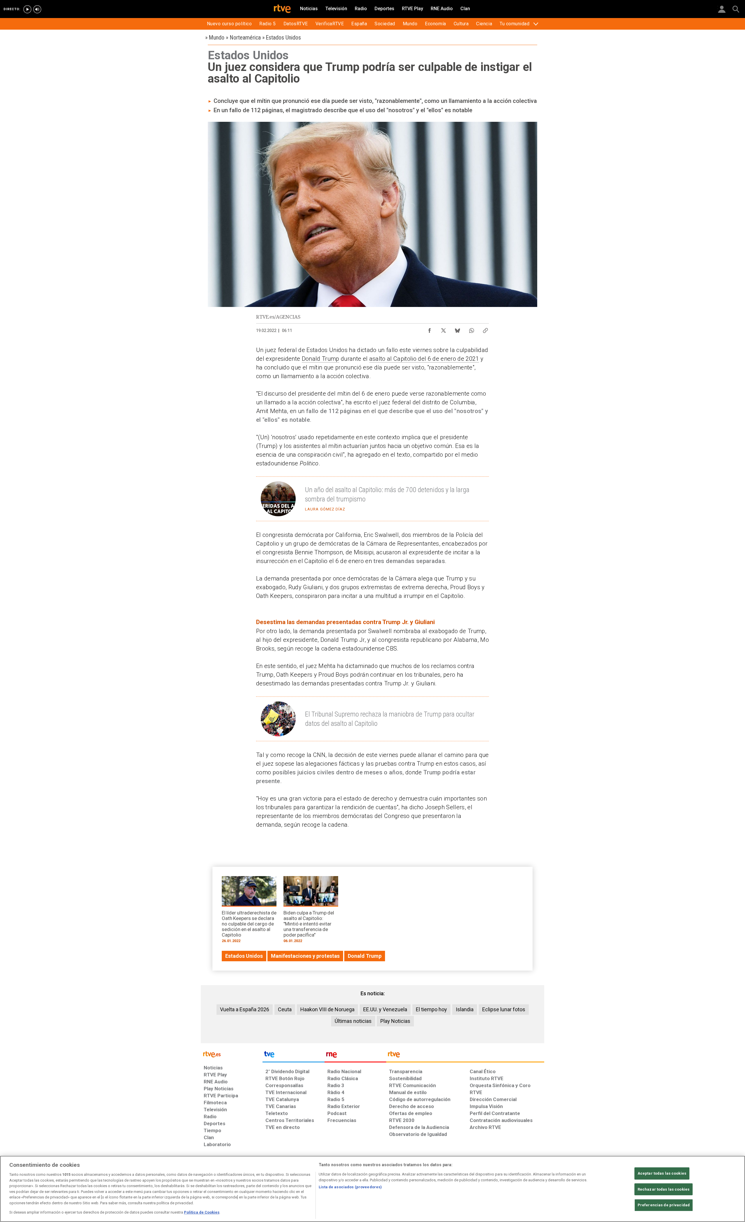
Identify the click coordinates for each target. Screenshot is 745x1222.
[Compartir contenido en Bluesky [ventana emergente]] (457, 329)
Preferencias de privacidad (664, 1205)
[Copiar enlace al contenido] (485, 329)
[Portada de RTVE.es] (282, 9)
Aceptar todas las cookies (662, 1173)
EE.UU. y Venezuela (385, 1009)
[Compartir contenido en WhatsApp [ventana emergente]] (471, 329)
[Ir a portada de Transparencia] (465, 1055)
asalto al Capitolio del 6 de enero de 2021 (424, 358)
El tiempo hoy (431, 1009)
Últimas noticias (353, 1021)
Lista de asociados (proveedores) (350, 1187)
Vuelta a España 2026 (244, 1009)
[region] (372, 1189)
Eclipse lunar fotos (503, 1009)
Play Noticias (395, 1021)
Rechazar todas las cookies (663, 1189)
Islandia (464, 1009)
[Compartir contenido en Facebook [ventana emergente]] (430, 329)
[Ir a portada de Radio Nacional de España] (355, 1055)
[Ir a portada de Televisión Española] (293, 1055)
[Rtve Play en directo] (27, 9)
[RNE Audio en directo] (37, 9)
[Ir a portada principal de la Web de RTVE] (231, 1054)
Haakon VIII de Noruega (327, 1009)
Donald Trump (320, 358)
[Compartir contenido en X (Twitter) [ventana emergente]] (443, 329)
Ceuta (285, 1009)
